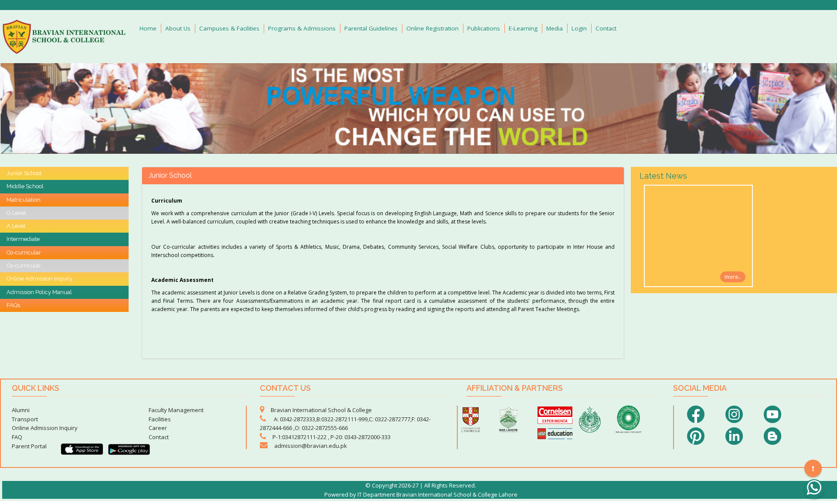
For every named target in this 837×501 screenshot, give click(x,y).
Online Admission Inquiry (45, 428)
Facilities (160, 419)
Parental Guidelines (371, 28)
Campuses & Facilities (229, 28)
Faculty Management (176, 410)
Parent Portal (29, 446)
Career (158, 428)
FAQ (17, 437)
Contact (605, 28)
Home (148, 28)
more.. (733, 277)
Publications (483, 28)
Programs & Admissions (302, 28)
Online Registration (432, 28)
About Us (178, 28)
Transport (25, 419)
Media (554, 28)
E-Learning (523, 28)
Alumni (21, 410)
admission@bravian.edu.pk (310, 446)
